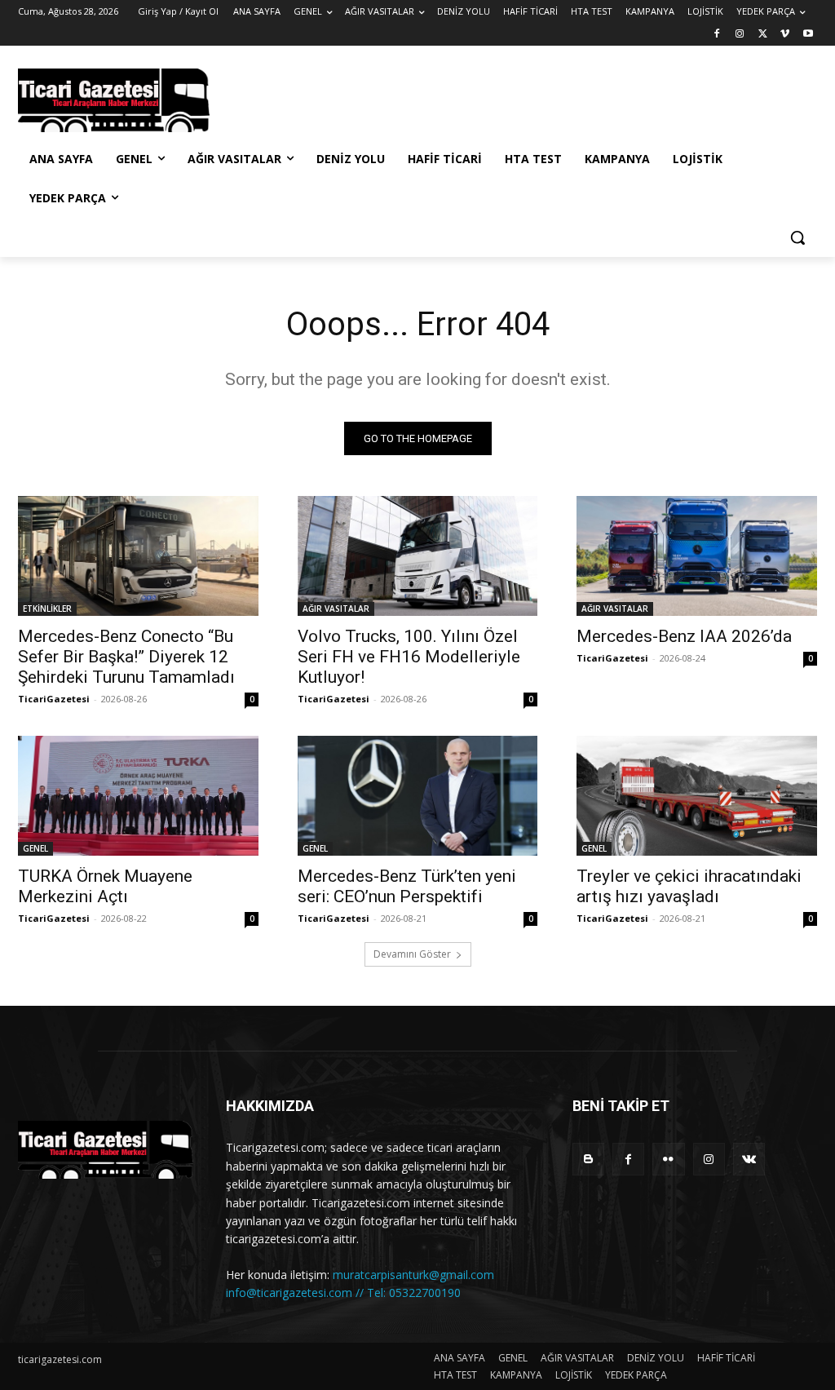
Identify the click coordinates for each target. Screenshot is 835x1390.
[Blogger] (588, 1159)
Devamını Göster (412, 954)
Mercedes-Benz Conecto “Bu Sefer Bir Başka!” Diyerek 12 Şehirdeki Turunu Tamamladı (128, 656)
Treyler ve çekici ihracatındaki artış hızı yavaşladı (689, 886)
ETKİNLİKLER (47, 608)
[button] (797, 237)
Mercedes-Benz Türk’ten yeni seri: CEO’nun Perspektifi (407, 886)
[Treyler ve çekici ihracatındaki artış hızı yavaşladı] (697, 796)
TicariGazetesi (54, 699)
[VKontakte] (749, 1159)
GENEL (35, 848)
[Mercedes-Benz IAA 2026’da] (697, 556)
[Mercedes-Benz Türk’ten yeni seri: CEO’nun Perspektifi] (418, 796)
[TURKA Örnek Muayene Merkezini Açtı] (138, 796)
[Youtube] (807, 34)
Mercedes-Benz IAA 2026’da (684, 636)
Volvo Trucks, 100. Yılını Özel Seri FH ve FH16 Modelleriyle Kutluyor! (409, 656)
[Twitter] (762, 34)
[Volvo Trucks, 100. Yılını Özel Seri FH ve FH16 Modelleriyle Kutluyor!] (418, 556)
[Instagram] (740, 34)
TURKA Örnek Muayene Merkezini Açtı (105, 886)
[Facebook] (717, 34)
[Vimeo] (784, 34)
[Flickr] (668, 1159)
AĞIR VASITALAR (336, 608)
